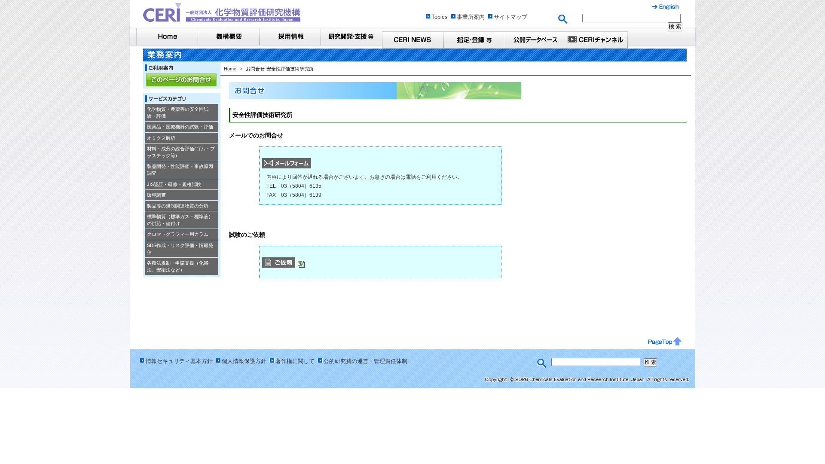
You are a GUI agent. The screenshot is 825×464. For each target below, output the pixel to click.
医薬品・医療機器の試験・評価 (180, 126)
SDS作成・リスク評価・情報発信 (180, 249)
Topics (439, 17)
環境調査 (156, 195)
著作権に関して (295, 361)
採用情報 (290, 36)
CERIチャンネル (597, 40)
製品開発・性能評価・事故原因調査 (180, 170)
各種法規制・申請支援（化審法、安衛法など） (177, 266)
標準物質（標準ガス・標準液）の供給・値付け (180, 220)
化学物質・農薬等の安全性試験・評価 (177, 113)
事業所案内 (471, 17)
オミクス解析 (161, 137)
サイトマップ (510, 17)
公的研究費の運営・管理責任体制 (365, 361)
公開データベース (535, 40)
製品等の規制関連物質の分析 (177, 205)
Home (167, 36)
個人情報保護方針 (244, 361)
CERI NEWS (412, 40)
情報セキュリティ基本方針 (179, 361)
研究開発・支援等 (351, 36)
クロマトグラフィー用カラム (177, 234)
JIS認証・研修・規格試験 (174, 184)
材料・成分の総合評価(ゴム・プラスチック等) (181, 152)
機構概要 (228, 36)
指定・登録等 (474, 40)
